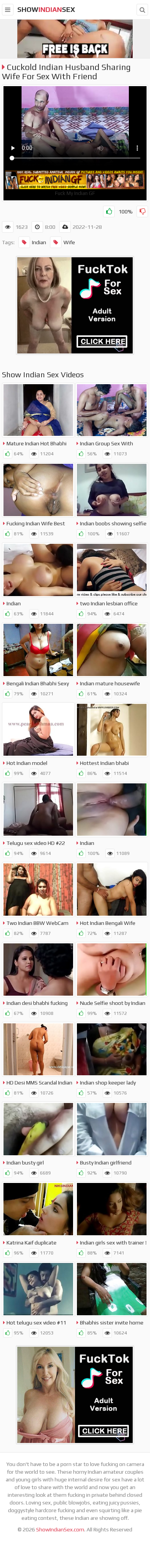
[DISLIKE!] (142, 211)
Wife (69, 242)
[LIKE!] (109, 211)
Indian (39, 242)
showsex (46, 9)
